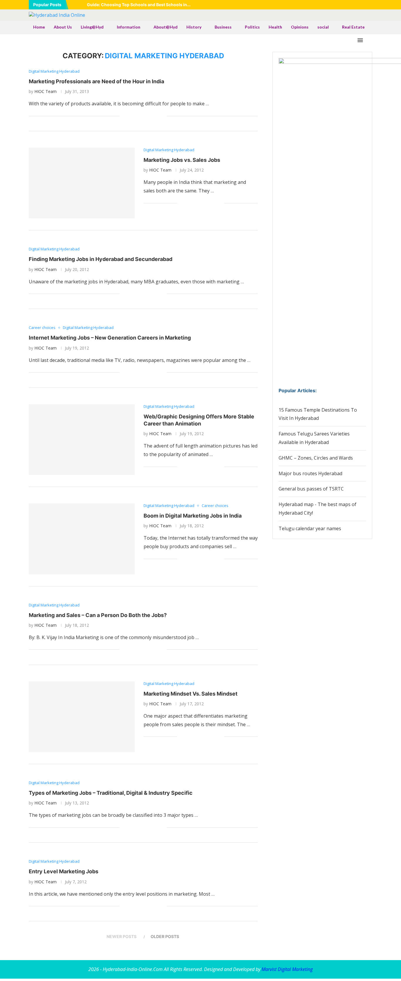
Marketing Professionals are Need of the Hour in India (96, 81)
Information (128, 26)
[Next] (81, 4)
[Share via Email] (162, 116)
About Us (63, 26)
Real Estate (353, 26)
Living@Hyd (92, 26)
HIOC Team (45, 91)
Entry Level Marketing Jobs (63, 871)
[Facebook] (334, 4)
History (193, 26)
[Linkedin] (348, 4)
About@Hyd (166, 26)
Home (39, 26)
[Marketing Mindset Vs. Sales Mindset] (82, 716)
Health (275, 26)
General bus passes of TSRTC (311, 488)
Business (223, 26)
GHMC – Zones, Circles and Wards (316, 458)
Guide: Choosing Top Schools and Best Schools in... (139, 4)
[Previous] (74, 4)
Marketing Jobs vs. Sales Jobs (182, 160)
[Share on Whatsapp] (143, 116)
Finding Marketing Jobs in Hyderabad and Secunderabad (100, 259)
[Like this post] (124, 116)
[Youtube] (356, 4)
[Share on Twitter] (137, 116)
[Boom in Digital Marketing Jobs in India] (82, 538)
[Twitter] (341, 4)
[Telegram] (370, 4)
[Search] (369, 40)
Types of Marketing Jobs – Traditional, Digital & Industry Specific (111, 793)
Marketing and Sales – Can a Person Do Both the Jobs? (98, 615)
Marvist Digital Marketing (287, 969)
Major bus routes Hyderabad (310, 473)
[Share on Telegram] (149, 116)
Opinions (300, 26)
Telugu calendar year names (310, 528)
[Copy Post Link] (156, 116)
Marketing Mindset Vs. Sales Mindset (190, 694)
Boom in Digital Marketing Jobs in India (193, 516)
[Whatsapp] (363, 4)
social (323, 26)
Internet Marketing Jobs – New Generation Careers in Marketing (110, 338)
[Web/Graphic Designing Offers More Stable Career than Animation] (82, 439)
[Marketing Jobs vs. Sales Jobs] (82, 183)
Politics (252, 26)
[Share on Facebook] (131, 116)
